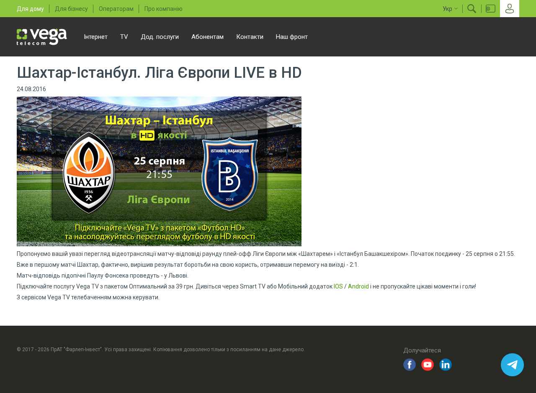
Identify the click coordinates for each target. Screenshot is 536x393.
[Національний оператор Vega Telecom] (42, 36)
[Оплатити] (490, 8)
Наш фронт (292, 37)
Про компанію (163, 8)
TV (124, 37)
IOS (338, 286)
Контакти (249, 37)
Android (358, 286)
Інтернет (96, 37)
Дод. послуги (160, 37)
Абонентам (207, 37)
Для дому (30, 8)
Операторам (116, 8)
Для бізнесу (71, 8)
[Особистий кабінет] (509, 8)
